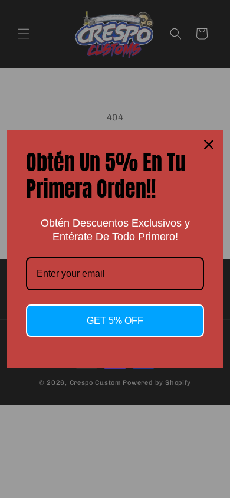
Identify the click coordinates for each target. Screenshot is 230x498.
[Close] (209, 144)
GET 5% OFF (115, 321)
